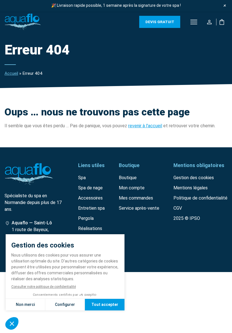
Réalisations (90, 228)
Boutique (128, 177)
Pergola (86, 218)
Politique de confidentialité (200, 198)
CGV (177, 208)
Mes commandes (136, 198)
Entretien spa (91, 208)
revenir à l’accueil (145, 125)
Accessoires (90, 198)
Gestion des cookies (193, 177)
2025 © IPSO (186, 218)
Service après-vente (139, 208)
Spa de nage (90, 187)
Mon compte (132, 187)
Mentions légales (190, 187)
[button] (194, 22)
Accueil (11, 73)
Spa (82, 177)
